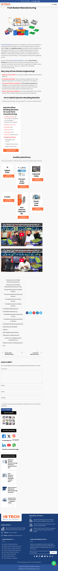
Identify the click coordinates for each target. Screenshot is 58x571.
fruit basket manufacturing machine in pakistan (13, 320)
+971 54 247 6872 (25, 1)
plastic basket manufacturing (10, 332)
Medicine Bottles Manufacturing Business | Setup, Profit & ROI (12, 464)
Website (3, 397)
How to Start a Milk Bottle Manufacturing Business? (12, 490)
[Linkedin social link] (37, 1)
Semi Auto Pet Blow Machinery (11, 552)
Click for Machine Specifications (11, 150)
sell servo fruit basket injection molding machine (13, 339)
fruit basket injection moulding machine (13, 305)
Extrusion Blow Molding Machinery (12, 550)
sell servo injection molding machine (12, 343)
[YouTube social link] (42, 556)
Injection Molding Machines (10, 544)
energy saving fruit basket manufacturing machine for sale (13, 285)
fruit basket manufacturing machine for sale (13, 315)
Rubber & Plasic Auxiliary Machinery (12, 548)
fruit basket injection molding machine (13, 300)
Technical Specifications (9, 176)
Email (3, 391)
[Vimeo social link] (50, 556)
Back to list (21, 352)
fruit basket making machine (10, 308)
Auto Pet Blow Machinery (10, 554)
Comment (4, 369)
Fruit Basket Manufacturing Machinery (13, 324)
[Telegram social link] (39, 1)
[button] (54, 563)
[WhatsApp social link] (52, 556)
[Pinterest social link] (35, 1)
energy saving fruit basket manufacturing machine (13, 281)
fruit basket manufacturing (10, 311)
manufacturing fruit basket (10, 326)
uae (4, 345)
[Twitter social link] (34, 1)
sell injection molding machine (11, 335)
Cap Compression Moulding (10, 558)
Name (3, 385)
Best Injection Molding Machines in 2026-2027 (11, 477)
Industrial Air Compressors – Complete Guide (12, 500)
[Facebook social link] (32, 1)
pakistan (5, 329)
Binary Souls (36, 569)
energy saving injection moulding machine (13, 290)
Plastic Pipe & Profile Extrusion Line (12, 546)
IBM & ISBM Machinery (9, 556)
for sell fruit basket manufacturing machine (13, 295)
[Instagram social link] (39, 556)
